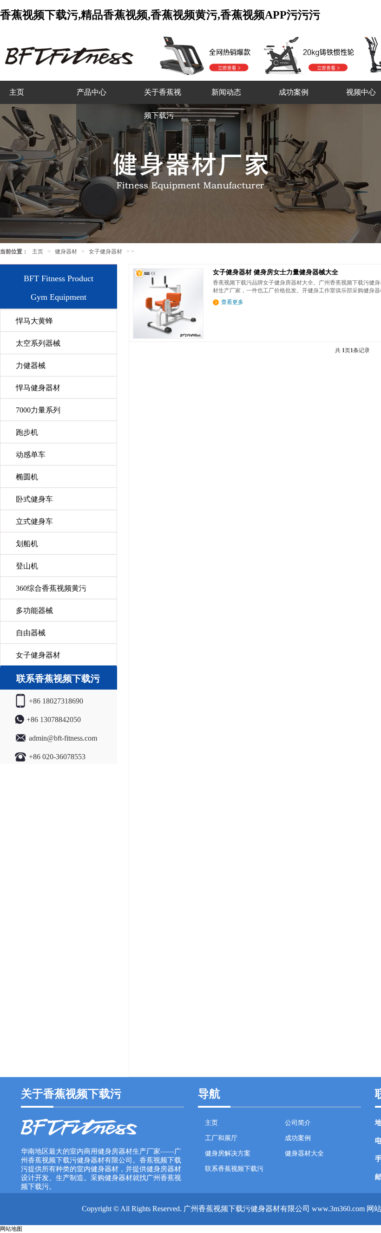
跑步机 (27, 432)
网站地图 (11, 1229)
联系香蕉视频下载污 (234, 1168)
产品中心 (91, 92)
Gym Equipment (58, 297)
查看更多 (232, 302)
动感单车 (31, 454)
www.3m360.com (338, 1209)
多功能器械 (34, 610)
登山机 (27, 566)
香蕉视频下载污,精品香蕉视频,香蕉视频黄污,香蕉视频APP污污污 (160, 15)
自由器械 (31, 633)
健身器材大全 (304, 1153)
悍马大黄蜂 (34, 321)
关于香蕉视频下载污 (162, 103)
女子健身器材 (105, 251)
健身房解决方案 (227, 1153)
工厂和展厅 (221, 1138)
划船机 (27, 544)
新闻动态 (226, 92)
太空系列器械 (38, 343)
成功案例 (294, 92)
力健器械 (31, 365)
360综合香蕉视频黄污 (51, 588)
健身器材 (66, 251)
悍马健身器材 (38, 388)
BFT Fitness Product (58, 278)
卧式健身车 (34, 499)
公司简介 (298, 1122)
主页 (16, 92)
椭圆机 (27, 477)
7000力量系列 (38, 410)
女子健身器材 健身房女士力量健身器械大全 (275, 272)
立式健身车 (34, 521)
